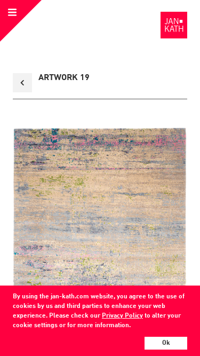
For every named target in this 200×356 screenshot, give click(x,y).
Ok (166, 343)
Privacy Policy (122, 316)
